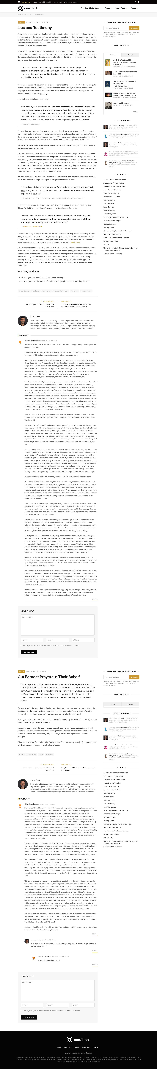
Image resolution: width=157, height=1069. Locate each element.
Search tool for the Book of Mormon (116, 238)
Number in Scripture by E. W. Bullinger (117, 231)
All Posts (68, 1047)
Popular (112, 55)
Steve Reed (35, 317)
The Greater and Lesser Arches (126, 143)
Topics (107, 8)
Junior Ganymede (109, 214)
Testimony (74, 291)
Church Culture (24, 291)
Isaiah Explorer (108, 203)
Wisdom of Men (86, 291)
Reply (94, 599)
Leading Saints (108, 227)
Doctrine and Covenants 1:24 (32, 226)
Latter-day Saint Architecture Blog (115, 217)
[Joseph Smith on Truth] (108, 109)
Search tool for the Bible (112, 234)
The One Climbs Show (90, 8)
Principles (49, 754)
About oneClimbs (82, 1047)
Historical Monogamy (111, 193)
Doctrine (21, 754)
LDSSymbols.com (109, 224)
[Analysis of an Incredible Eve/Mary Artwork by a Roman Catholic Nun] (107, 66)
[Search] (138, 2)
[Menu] (19, 2)
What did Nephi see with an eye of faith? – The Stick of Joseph (55, 2)
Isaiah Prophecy (109, 210)
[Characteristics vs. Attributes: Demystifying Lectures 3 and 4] (108, 97)
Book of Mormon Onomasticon (114, 186)
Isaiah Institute (108, 207)
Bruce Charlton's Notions (112, 190)
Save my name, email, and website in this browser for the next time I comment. (51, 645)
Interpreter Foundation (111, 197)
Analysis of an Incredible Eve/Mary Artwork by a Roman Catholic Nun (124, 62)
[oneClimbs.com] (28, 8)
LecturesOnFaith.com (72, 1053)
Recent (130, 55)
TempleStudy (108, 245)
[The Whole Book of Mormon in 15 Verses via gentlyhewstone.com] (107, 87)
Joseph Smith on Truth (121, 103)
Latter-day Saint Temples (112, 221)
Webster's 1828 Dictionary (112, 254)
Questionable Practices (60, 291)
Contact (96, 1047)
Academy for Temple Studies (113, 183)
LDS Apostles (31, 754)
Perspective (46, 291)
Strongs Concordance (111, 241)
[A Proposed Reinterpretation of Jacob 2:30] (108, 75)
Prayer (41, 754)
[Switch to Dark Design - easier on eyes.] (135, 2)
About (133, 8)
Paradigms (35, 291)
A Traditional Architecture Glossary (115, 180)
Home (59, 1047)
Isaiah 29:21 (75, 242)
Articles (21, 22)
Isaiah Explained (109, 200)
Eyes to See (121, 125)
